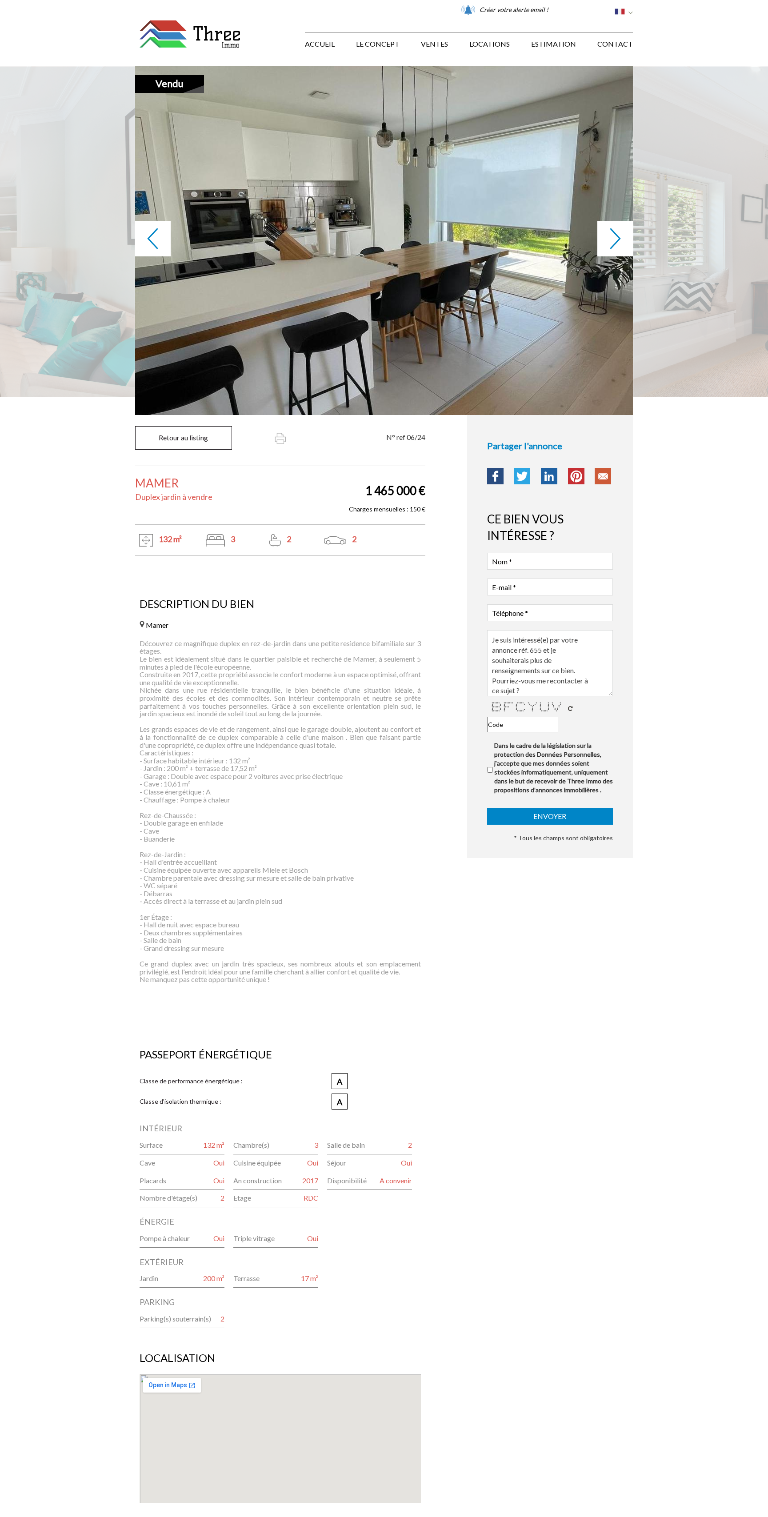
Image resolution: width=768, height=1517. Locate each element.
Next (615, 238)
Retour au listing (183, 437)
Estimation (553, 44)
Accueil (320, 44)
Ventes (434, 44)
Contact (615, 44)
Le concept (378, 44)
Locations (489, 44)
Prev (153, 238)
